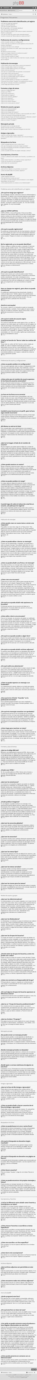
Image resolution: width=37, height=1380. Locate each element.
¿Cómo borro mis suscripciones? (9, 163)
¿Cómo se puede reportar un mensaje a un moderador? (14, 79)
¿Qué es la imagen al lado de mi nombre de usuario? (14, 53)
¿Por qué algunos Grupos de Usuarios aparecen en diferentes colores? (18, 117)
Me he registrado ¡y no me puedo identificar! (12, 28)
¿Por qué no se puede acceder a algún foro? (12, 75)
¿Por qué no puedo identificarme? (9, 29)
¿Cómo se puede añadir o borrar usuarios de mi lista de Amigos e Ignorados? (17, 137)
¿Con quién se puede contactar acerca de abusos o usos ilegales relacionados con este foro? (17, 180)
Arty (13, 1376)
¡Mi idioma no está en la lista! (8, 51)
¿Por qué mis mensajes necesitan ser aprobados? (13, 82)
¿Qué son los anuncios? (7, 98)
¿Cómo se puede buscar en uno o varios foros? (13, 144)
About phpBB (18, 1303)
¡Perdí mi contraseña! (6, 33)
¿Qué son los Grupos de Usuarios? (9, 112)
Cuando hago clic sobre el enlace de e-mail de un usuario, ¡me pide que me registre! (17, 58)
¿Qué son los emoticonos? (7, 93)
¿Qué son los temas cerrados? (8, 101)
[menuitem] (35, 14)
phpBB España (24, 1377)
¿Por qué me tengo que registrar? (9, 23)
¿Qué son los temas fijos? (7, 99)
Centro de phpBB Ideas (6, 1315)
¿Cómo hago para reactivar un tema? (10, 84)
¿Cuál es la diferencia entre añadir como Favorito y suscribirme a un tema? (18, 157)
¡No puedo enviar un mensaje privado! (10, 126)
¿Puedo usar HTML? (6, 92)
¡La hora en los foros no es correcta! (10, 46)
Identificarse (4, 10)
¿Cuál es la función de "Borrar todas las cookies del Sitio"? (15, 36)
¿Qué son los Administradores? (9, 109)
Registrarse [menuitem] (36, 8)
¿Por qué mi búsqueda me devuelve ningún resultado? (14, 146)
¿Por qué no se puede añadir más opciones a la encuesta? (15, 71)
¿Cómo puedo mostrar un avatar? (9, 54)
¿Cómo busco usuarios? (7, 149)
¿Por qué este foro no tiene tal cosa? (10, 178)
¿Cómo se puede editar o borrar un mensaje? (12, 67)
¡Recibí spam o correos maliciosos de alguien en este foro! (15, 129)
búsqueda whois (21, 1332)
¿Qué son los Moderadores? (8, 110)
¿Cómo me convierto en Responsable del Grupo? (13, 115)
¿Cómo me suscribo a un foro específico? (11, 161)
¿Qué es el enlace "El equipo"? (8, 120)
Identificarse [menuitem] (33, 8)
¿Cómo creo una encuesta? (8, 70)
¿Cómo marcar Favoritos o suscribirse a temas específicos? (16, 159)
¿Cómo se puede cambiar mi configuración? (12, 42)
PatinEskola (6, 7)
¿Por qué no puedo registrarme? (9, 26)
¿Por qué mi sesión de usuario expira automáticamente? (15, 34)
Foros (12, 8)
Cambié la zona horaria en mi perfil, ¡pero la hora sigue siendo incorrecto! (16, 49)
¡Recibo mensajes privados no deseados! (11, 127)
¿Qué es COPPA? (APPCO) (8, 25)
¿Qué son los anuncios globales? (9, 96)
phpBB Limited (27, 1300)
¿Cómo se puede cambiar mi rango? (10, 56)
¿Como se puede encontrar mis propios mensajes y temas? (16, 150)
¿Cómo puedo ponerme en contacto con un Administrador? (15, 182)
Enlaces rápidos (2, 8)
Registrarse (12, 10)
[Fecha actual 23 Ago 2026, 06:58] (33, 14)
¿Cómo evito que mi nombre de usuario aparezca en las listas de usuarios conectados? (17, 44)
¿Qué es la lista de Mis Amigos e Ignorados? (12, 135)
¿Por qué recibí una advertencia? (9, 78)
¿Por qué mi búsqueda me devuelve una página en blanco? (15, 147)
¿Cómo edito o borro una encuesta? (10, 73)
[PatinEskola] (18, 3)
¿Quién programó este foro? (8, 176)
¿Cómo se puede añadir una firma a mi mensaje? (13, 68)
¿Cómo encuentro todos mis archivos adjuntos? (13, 170)
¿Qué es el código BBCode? (8, 90)
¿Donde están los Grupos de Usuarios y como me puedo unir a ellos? (18, 113)
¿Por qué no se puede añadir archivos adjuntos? (13, 76)
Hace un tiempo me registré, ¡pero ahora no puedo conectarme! (16, 31)
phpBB (2, 436)
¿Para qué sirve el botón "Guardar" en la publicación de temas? (17, 81)
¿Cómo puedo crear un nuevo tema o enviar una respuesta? (16, 65)
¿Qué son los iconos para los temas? (10, 103)
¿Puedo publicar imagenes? (8, 95)
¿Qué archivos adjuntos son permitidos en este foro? (14, 169)
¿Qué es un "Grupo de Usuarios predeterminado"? (13, 118)
